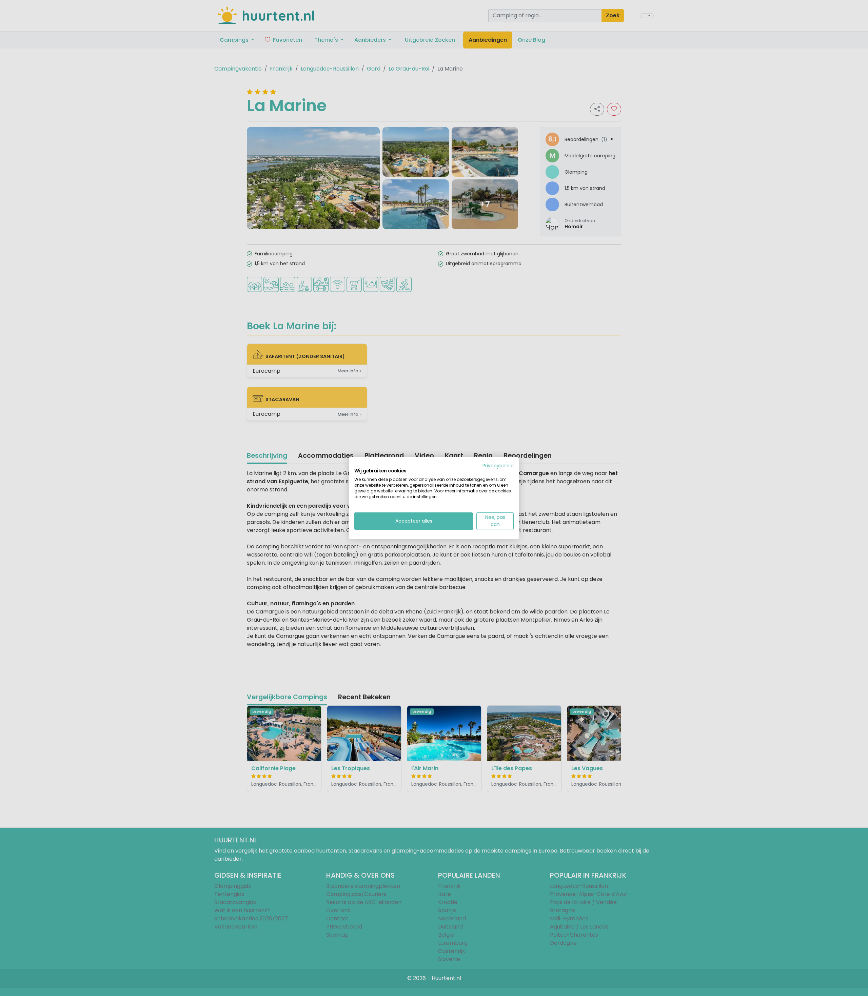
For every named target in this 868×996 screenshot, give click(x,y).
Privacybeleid (498, 465)
